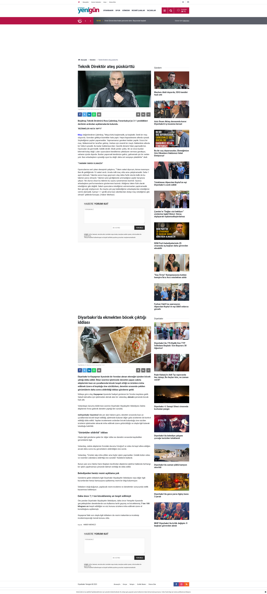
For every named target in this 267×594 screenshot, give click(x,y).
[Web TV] (183, 2)
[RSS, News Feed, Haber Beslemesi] (186, 584)
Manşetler (86, 2)
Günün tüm (182, 21)
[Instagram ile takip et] (181, 584)
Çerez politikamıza (179, 592)
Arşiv (104, 2)
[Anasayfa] (79, 2)
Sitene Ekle (112, 2)
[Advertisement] (133, 40)
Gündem (126, 10)
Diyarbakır (108, 10)
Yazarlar (151, 10)
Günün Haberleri (96, 2)
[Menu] (165, 11)
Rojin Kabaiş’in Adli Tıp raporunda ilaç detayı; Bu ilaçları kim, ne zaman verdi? (132, 21)
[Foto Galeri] (188, 2)
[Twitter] (84, 114)
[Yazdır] (99, 114)
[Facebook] (80, 114)
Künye (125, 584)
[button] (138, 114)
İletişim (132, 584)
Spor (117, 10)
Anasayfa (83, 60)
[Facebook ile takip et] (176, 584)
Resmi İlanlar (138, 10)
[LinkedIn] (89, 114)
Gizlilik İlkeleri (141, 584)
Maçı (80, 135)
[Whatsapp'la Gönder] (94, 114)
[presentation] (85, 20)
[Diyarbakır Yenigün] (88, 10)
